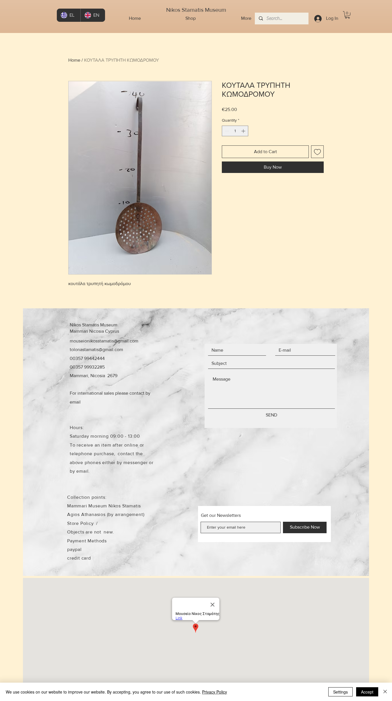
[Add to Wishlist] (317, 151)
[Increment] (243, 131)
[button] (347, 15)
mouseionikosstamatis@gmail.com (104, 340)
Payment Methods (87, 540)
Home (74, 60)
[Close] (385, 691)
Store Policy (80, 523)
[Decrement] (226, 131)
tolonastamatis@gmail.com (96, 349)
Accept (367, 692)
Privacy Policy (214, 692)
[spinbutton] (235, 131)
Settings (340, 692)
